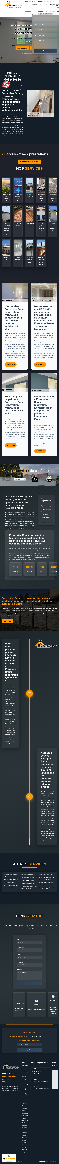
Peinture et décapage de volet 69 (41, 227)
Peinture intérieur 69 (52, 11)
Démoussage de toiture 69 (28, 11)
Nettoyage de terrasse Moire (28, 874)
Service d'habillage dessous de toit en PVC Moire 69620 (46, 878)
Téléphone (20, 962)
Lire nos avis (9, 1161)
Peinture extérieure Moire (27, 880)
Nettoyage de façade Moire (27, 877)
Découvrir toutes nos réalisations (29, 161)
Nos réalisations (22, 48)
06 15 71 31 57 (40, 364)
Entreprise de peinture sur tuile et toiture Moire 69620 (29, 887)
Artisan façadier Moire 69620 (46, 874)
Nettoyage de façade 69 (46, 3)
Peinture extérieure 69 (40, 3)
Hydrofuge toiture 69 (18, 225)
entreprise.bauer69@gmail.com (36, 1009)
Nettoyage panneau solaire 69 (34, 3)
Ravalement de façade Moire (28, 883)
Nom (18, 939)
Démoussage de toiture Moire (11, 879)
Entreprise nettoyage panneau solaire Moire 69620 (46, 887)
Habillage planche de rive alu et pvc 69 (41, 261)
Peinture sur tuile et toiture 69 (52, 227)
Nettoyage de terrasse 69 (52, 3)
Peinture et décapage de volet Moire (11, 875)
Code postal (20, 947)
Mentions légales (43, 1161)
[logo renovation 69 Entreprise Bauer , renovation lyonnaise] (10, 1065)
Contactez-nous (45, 522)
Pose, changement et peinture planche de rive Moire (11, 886)
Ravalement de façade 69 (28, 2)
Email (18, 954)
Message (19, 969)
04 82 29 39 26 (11, 364)
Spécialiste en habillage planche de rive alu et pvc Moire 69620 (46, 883)
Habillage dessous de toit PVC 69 (30, 260)
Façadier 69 (46, 11)
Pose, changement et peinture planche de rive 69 (6, 229)
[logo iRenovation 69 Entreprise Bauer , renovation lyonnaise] (13, 4)
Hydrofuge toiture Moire (9, 882)
